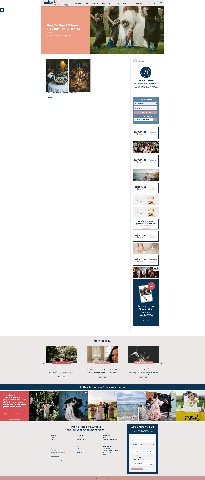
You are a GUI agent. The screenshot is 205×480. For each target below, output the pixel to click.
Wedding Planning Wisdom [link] (56, 36)
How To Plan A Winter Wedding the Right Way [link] (61, 92)
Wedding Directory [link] (55, 458)
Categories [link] (79, 437)
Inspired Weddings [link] (81, 439)
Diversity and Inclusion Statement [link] (111, 439)
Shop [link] (148, 3)
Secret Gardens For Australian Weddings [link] (61, 368)
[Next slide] (161, 363)
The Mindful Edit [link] (55, 450)
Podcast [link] (138, 3)
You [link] (86, 3)
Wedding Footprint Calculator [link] (58, 452)
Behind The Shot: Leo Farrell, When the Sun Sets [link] (143, 368)
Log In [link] (104, 443)
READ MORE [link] (146, 93)
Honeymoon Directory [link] (56, 460)
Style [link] (78, 446)
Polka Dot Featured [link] (61, 363)
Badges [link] (104, 454)
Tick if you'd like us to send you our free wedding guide (143, 458)
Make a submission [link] (107, 448)
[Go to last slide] (43, 363)
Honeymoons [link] (114, 3)
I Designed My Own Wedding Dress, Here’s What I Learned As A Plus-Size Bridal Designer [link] (102, 368)
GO (155, 119)
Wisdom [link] (95, 3)
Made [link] (104, 3)
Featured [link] (77, 3)
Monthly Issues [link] (80, 452)
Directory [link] (127, 3)
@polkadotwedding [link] (118, 387)
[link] (2, 10)
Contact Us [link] (105, 441)
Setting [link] (78, 448)
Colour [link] (78, 443)
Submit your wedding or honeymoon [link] (112, 450)
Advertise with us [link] (107, 452)
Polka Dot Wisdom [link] (143, 363)
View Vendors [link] (146, 112)
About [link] (104, 437)
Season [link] (78, 450)
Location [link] (79, 445)
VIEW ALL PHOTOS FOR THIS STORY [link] (91, 97)
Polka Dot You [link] (102, 363)
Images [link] (78, 441)
